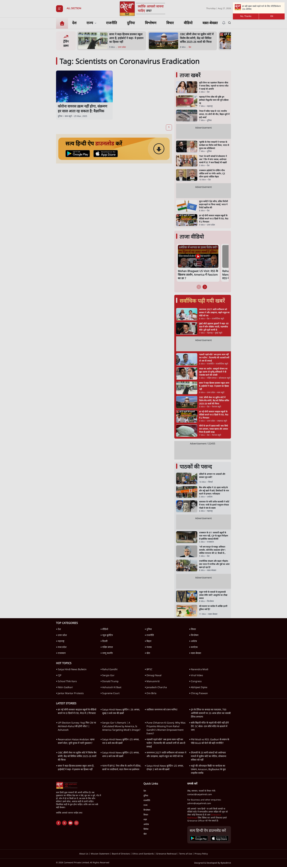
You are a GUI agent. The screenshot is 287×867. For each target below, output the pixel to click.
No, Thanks (245, 16)
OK (271, 16)
